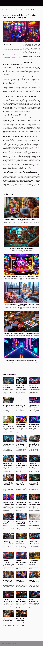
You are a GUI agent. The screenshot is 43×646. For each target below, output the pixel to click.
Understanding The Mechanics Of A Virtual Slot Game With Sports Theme (21, 276)
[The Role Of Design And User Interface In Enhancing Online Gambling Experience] (8, 535)
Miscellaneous (8, 9)
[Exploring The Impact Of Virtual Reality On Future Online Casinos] (21, 458)
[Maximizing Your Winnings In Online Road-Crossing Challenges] (21, 348)
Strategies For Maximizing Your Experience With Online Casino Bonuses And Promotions (21, 305)
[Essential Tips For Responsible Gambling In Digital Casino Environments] (8, 477)
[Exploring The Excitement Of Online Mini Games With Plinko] (8, 555)
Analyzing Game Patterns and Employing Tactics (12, 54)
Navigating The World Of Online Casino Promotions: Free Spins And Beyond (21, 220)
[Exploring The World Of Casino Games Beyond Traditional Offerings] (21, 594)
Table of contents (9, 44)
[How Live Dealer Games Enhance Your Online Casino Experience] (34, 497)
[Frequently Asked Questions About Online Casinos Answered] (34, 438)
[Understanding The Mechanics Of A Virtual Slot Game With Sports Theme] (21, 264)
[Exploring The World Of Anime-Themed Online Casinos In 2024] (21, 555)
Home (3, 9)
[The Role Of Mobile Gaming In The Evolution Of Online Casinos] (34, 458)
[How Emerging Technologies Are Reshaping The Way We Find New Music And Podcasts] (21, 516)
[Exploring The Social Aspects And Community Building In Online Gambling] (21, 477)
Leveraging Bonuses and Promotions (10, 52)
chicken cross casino (36, 164)
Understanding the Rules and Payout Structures (12, 47)
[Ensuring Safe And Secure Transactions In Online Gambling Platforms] (8, 516)
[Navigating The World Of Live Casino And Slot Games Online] (21, 399)
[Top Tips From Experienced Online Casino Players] (21, 236)
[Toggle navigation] (3, 2)
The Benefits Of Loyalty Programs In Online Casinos (34, 543)
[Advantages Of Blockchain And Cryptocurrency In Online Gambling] (34, 477)
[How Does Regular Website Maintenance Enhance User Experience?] (8, 399)
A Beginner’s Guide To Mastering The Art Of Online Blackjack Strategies (21, 333)
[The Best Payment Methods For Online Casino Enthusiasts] (8, 438)
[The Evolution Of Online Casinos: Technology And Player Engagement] (21, 497)
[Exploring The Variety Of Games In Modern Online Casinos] (34, 380)
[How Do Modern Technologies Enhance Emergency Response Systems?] (21, 380)
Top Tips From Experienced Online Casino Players (22, 248)
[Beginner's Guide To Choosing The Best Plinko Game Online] (8, 497)
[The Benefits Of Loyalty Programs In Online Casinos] (34, 535)
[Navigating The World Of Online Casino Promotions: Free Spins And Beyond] (21, 207)
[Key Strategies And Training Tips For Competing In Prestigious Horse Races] (34, 555)
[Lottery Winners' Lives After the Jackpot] (8, 613)
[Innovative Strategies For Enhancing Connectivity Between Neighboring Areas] (8, 380)
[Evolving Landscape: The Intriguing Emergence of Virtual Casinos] (34, 594)
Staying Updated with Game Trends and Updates (12, 57)
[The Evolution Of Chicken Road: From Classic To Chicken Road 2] (34, 399)
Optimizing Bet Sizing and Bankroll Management (12, 49)
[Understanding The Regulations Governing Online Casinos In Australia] (8, 458)
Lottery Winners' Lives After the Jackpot (8, 620)
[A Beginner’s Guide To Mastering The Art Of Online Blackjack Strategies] (21, 321)
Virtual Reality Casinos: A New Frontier (20, 620)
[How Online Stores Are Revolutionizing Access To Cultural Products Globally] (34, 516)
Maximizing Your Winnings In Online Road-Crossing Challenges (21, 360)
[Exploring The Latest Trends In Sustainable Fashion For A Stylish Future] (8, 419)
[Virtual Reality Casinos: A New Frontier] (21, 613)
